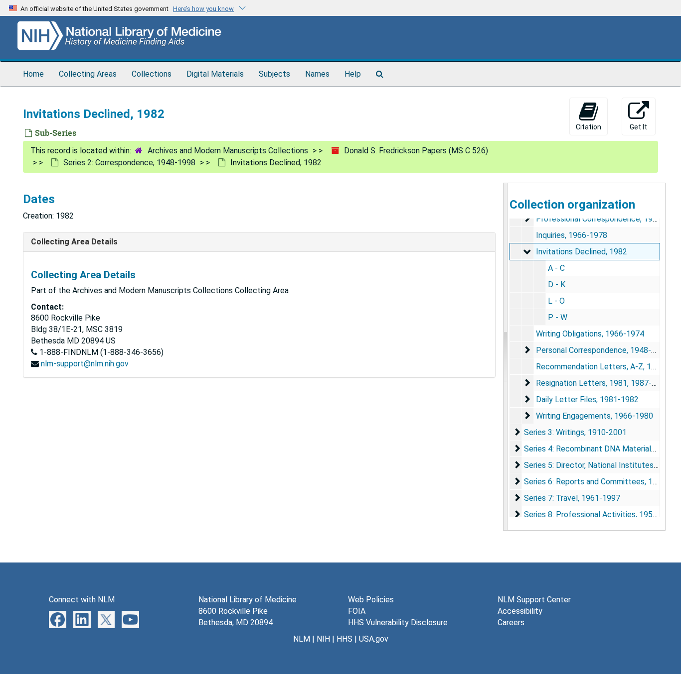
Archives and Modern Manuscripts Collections (228, 150)
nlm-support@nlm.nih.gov (85, 363)
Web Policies (371, 599)
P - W (557, 317)
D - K (556, 284)
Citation (588, 127)
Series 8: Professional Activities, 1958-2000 (601, 514)
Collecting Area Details (74, 241)
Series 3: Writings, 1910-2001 (575, 432)
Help (352, 74)
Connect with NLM (82, 599)
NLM (301, 639)
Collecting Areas (88, 74)
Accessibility (520, 611)
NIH (323, 639)
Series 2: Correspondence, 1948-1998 (129, 162)
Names (317, 74)
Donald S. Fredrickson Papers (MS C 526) (416, 150)
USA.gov (373, 639)
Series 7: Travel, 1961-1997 (572, 498)
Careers (511, 622)
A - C (556, 268)
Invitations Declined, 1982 (581, 251)
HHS (344, 639)
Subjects (274, 74)
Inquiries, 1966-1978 (571, 235)
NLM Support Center (534, 599)
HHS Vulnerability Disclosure (398, 622)
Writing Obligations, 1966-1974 (590, 333)
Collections (151, 74)
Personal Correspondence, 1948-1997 (602, 350)
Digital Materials (215, 74)
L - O (556, 301)
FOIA (356, 611)
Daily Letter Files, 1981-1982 (587, 399)
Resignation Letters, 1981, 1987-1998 (603, 383)
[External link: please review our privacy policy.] (57, 619)
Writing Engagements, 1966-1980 (594, 416)
